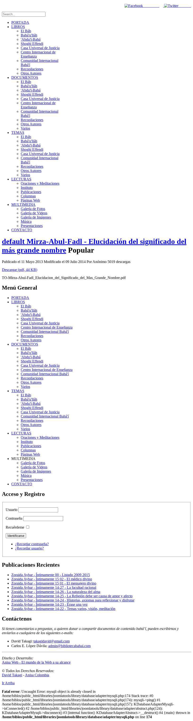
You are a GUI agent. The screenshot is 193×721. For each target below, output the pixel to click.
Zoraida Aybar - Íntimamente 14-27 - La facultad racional (53, 588)
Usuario (11, 510)
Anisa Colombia (37, 675)
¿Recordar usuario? (29, 548)
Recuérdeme (15, 527)
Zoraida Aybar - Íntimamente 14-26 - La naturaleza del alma (55, 592)
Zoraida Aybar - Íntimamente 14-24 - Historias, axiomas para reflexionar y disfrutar (72, 600)
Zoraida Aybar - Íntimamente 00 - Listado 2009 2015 (50, 575)
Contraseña (14, 518)
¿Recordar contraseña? (32, 544)
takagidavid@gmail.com (51, 641)
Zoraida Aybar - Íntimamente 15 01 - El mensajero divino (53, 583)
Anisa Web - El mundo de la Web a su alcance (36, 662)
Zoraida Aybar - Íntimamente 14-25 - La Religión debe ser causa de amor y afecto (72, 596)
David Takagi (12, 675)
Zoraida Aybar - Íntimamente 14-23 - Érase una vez (49, 604)
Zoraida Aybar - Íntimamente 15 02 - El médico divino (51, 579)
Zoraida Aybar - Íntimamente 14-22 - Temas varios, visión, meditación (63, 609)
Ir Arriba (8, 683)
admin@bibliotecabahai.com (69, 646)
